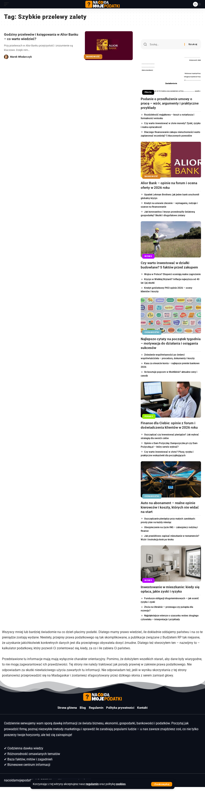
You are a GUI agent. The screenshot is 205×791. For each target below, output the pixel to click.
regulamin (92, 784)
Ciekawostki (152, 332)
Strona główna (67, 708)
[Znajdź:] (165, 44)
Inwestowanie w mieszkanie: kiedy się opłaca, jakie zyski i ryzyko (170, 589)
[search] (187, 4)
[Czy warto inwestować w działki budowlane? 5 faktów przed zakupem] (171, 239)
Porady (149, 416)
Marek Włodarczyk (21, 56)
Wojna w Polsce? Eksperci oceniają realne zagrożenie (172, 274)
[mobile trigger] (7, 4)
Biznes (148, 256)
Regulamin (96, 708)
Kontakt (142, 708)
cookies (121, 784)
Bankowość (93, 56)
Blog (83, 708)
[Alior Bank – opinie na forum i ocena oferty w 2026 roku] (171, 160)
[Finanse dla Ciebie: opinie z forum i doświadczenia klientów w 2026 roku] (171, 400)
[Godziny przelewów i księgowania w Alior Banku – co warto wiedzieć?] (109, 45)
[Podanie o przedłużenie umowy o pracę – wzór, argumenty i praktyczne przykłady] (171, 75)
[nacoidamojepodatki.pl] (102, 4)
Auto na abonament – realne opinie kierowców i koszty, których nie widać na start (170, 507)
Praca (148, 92)
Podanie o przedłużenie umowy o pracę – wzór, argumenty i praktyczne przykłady (170, 103)
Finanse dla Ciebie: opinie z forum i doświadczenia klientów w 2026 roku (169, 425)
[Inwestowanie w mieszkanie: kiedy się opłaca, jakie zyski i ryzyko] (171, 563)
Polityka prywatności (120, 708)
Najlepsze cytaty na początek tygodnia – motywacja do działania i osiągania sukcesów (171, 343)
